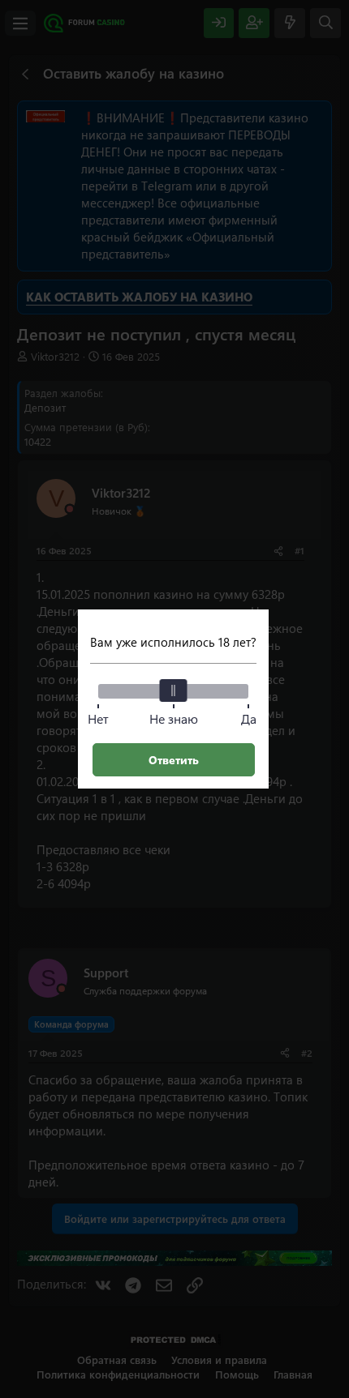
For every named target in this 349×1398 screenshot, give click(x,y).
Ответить (174, 759)
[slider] (173, 690)
